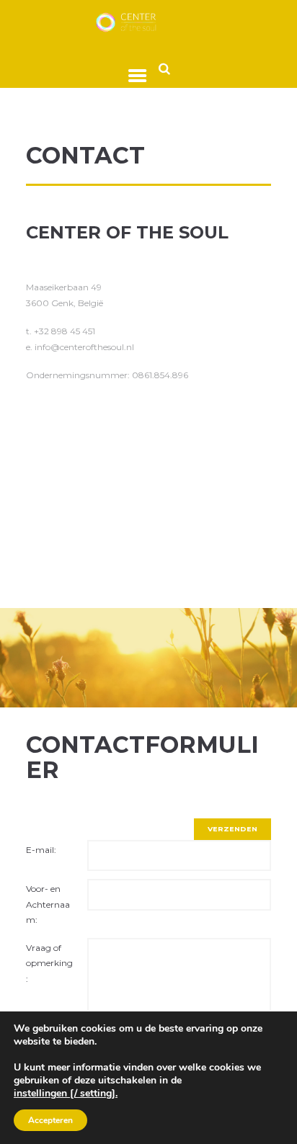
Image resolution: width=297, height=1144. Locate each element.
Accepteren (50, 1120)
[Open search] (164, 68)
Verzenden (232, 829)
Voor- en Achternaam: (48, 904)
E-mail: (41, 849)
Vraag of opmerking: (49, 963)
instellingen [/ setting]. (66, 1093)
